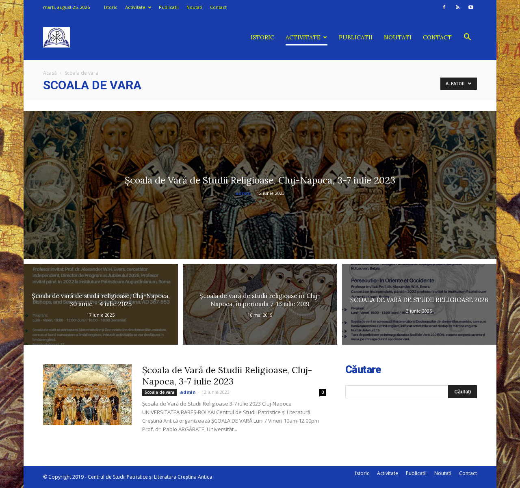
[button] (467, 38)
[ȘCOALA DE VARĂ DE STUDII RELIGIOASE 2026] (419, 304)
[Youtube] (471, 7)
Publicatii (169, 7)
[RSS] (457, 7)
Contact (218, 7)
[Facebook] (444, 7)
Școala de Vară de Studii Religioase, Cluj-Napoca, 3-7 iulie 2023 (227, 375)
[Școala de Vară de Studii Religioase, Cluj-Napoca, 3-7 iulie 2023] (260, 185)
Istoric (110, 7)
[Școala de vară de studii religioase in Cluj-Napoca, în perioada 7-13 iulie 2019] (260, 304)
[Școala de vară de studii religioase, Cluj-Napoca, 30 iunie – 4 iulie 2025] (101, 304)
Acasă (50, 72)
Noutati (194, 7)
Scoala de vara (159, 392)
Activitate (135, 7)
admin (243, 193)
